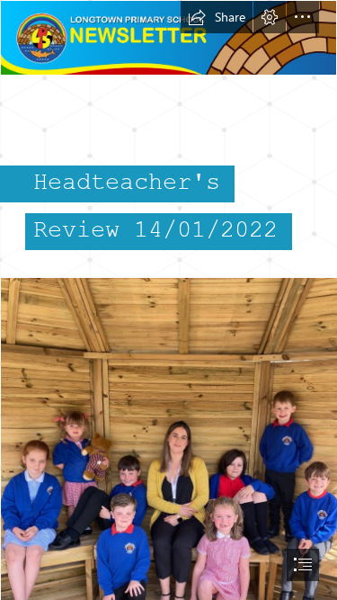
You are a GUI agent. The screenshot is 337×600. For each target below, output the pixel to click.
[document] (168, 300)
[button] (217, 17)
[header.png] (168, 38)
